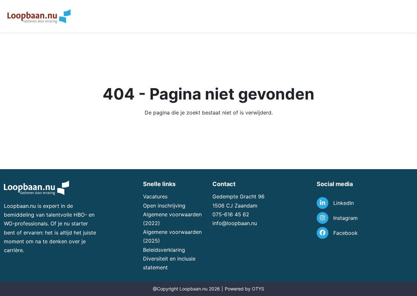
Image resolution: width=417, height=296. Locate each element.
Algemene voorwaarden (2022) (172, 218)
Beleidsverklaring (164, 250)
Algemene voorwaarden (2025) (172, 236)
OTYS (258, 288)
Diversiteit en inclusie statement (169, 263)
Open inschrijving (164, 205)
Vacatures (155, 196)
